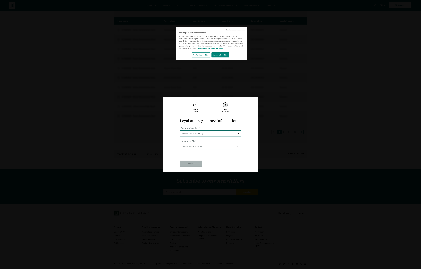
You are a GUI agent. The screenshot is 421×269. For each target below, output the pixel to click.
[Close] (254, 101)
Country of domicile (190, 128)
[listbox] (210, 133)
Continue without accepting (235, 30)
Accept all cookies (220, 55)
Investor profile (188, 141)
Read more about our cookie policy (210, 48)
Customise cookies (201, 55)
